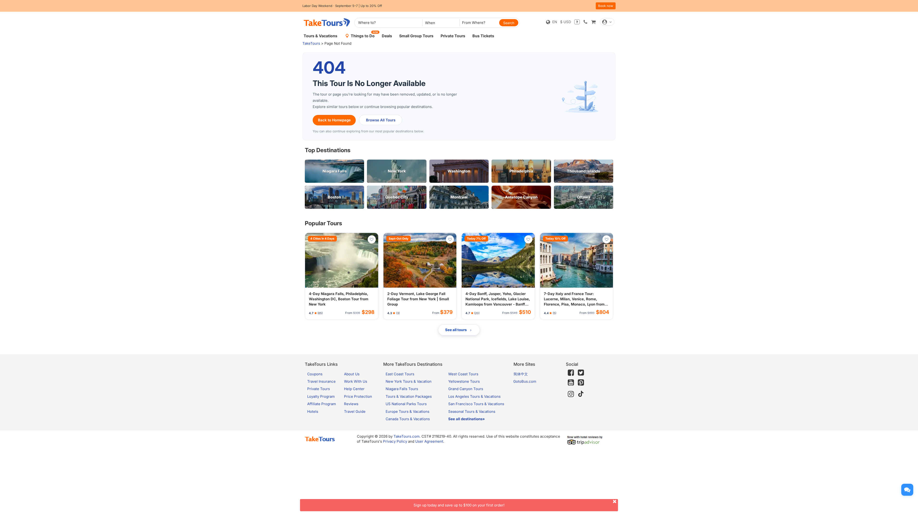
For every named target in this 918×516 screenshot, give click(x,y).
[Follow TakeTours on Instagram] (571, 394)
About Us (352, 374)
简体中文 (521, 374)
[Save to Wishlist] (372, 239)
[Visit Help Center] (577, 21)
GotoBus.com (524, 381)
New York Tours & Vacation (409, 381)
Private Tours (453, 35)
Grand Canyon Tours (465, 389)
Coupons (314, 374)
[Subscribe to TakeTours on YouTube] (571, 382)
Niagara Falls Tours (402, 389)
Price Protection (358, 396)
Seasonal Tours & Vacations (471, 411)
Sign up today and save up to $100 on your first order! (459, 505)
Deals (387, 35)
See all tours (456, 330)
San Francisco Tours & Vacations (476, 404)
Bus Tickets (483, 35)
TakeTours (311, 43)
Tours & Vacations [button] (320, 35)
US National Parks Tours (406, 404)
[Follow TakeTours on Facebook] (571, 372)
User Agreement (429, 441)
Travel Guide (355, 411)
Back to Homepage (334, 120)
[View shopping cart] (593, 22)
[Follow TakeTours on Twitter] (581, 372)
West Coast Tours (463, 374)
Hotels (312, 411)
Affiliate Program (321, 404)
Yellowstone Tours (464, 381)
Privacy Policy (395, 441)
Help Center (354, 389)
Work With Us (355, 381)
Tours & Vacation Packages (409, 396)
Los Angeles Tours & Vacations (474, 396)
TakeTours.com (406, 436)
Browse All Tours (380, 120)
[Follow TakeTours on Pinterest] (581, 382)
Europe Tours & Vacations (407, 411)
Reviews (351, 404)
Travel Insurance (321, 381)
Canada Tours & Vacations (408, 419)
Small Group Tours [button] (416, 35)
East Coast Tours (400, 374)
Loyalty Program (321, 396)
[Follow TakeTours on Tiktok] (581, 394)
